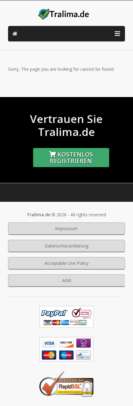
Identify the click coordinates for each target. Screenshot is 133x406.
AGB (66, 280)
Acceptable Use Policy (66, 263)
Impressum (66, 228)
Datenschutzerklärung (66, 246)
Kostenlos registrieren (71, 157)
